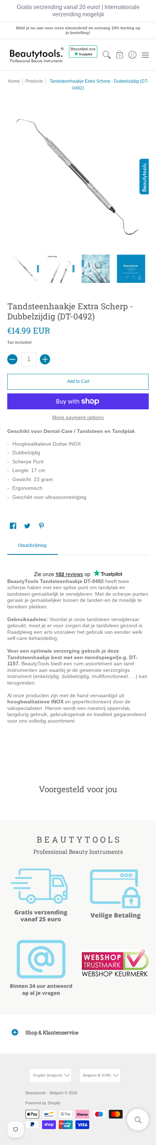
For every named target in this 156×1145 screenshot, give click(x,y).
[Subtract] (12, 359)
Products (34, 81)
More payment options (78, 417)
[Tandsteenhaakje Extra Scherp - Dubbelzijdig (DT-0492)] (25, 269)
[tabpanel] (78, 658)
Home (14, 81)
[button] (119, 54)
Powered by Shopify (43, 1103)
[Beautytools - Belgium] (36, 55)
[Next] (140, 547)
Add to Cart (78, 381)
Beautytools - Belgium (44, 1093)
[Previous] (15, 547)
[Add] (45, 359)
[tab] (32, 547)
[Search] (106, 54)
